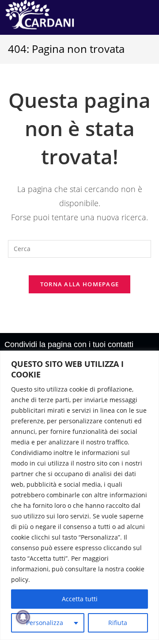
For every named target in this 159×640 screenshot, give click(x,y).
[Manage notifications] (23, 617)
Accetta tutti (80, 599)
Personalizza (44, 622)
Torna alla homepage (79, 284)
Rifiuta (117, 622)
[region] (79, 495)
